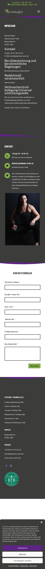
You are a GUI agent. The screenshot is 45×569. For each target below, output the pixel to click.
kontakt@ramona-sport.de (14, 454)
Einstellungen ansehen (22, 561)
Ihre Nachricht (11, 344)
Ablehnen (22, 554)
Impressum (33, 566)
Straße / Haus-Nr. (13, 294)
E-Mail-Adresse (12, 331)
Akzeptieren (22, 548)
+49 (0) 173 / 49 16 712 (12, 450)
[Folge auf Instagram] (11, 466)
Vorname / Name (12, 282)
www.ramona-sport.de (12, 458)
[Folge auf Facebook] (6, 466)
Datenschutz (24, 566)
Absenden (34, 366)
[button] (41, 522)
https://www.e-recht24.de (19, 108)
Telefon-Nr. (10, 319)
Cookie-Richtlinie (13, 566)
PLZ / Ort (9, 307)
